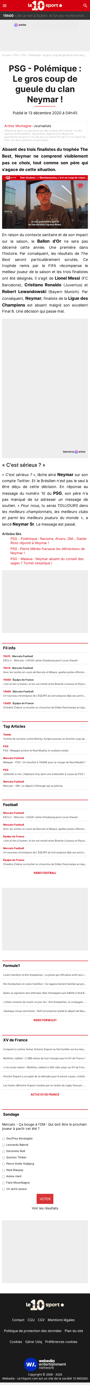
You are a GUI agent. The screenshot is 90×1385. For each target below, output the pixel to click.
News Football (45, 873)
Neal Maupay (14, 1170)
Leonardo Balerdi (17, 1144)
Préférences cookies (61, 1341)
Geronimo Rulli (15, 1151)
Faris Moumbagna (18, 1182)
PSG (16, 55)
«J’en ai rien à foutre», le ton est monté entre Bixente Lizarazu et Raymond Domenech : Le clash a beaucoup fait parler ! (46, 15)
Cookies (16, 1341)
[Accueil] (45, 5)
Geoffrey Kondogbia (19, 1138)
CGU (31, 1320)
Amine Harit (14, 1176)
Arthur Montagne (17, 126)
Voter (45, 1199)
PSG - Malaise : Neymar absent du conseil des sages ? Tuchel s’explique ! (47, 561)
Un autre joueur (16, 1188)
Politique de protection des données (33, 1330)
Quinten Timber (16, 1157)
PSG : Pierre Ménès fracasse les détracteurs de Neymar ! (47, 551)
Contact (18, 1320)
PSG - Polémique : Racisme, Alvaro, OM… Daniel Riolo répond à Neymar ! (48, 541)
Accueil (6, 55)
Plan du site (74, 1330)
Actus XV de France (45, 1094)
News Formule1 (45, 1020)
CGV (41, 1320)
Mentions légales (61, 1320)
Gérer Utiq (33, 1341)
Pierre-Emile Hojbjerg (20, 1163)
